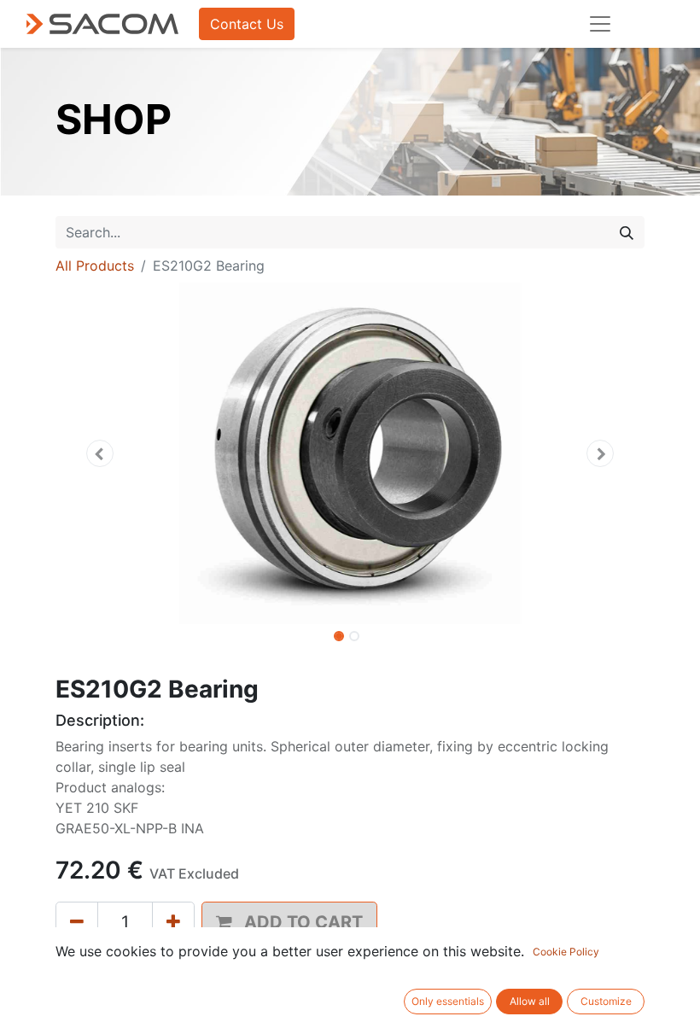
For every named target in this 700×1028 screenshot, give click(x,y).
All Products (94, 265)
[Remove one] (76, 922)
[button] (99, 453)
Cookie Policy (566, 951)
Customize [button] (606, 1001)
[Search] (627, 232)
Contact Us (246, 23)
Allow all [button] (530, 1001)
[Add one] (173, 922)
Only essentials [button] (447, 1001)
